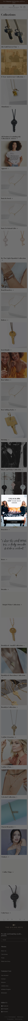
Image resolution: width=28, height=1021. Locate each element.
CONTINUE (14, 522)
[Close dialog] (25, 496)
